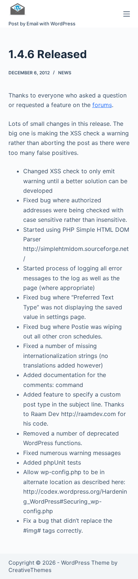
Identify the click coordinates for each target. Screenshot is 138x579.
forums (102, 105)
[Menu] (126, 14)
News (64, 72)
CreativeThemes (30, 569)
